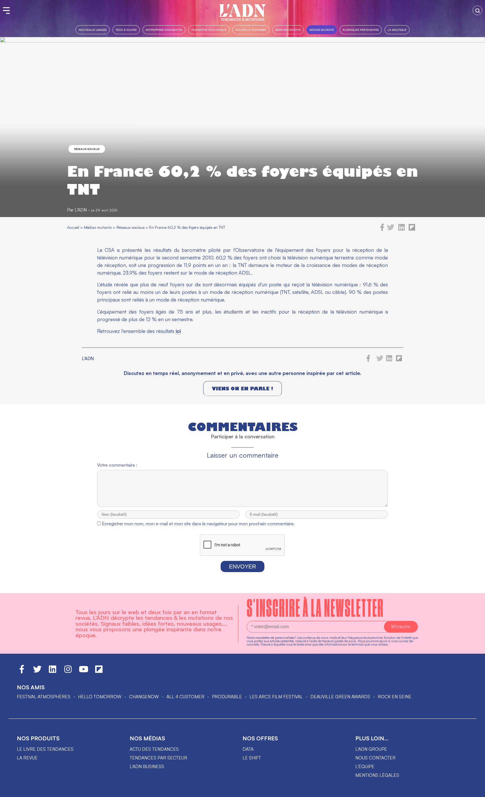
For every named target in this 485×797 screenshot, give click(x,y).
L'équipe (364, 766)
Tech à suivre (126, 29)
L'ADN (81, 210)
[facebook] (382, 229)
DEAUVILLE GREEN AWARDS (340, 696)
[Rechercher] (477, 10)
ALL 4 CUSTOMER (185, 696)
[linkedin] (401, 229)
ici (178, 331)
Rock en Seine (394, 696)
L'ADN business (147, 766)
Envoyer (242, 566)
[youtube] (83, 671)
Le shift (251, 758)
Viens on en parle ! (242, 388)
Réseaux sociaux (86, 149)
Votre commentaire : (117, 465)
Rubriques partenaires (361, 29)
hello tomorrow (100, 696)
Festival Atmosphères (43, 696)
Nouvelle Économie (250, 29)
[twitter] (390, 229)
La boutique (397, 29)
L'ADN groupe (371, 749)
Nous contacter (375, 758)
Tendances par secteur (158, 758)
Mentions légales (377, 775)
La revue (27, 758)
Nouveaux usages (93, 29)
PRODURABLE (227, 696)
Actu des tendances (154, 749)
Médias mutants (322, 29)
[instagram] (68, 671)
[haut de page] (475, 790)
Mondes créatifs (288, 29)
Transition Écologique (209, 29)
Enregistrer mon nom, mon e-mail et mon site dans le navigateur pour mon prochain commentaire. (198, 523)
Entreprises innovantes (164, 29)
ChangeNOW (144, 696)
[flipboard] (412, 229)
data (247, 749)
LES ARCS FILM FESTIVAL (276, 696)
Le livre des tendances (45, 749)
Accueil (73, 227)
